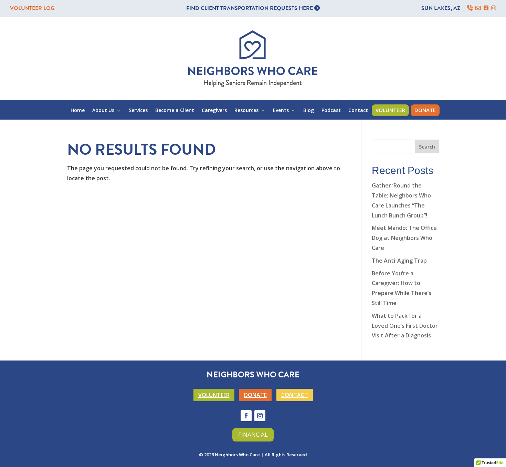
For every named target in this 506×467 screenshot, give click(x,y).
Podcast (331, 110)
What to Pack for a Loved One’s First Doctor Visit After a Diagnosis (405, 325)
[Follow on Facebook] (246, 415)
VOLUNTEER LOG (32, 8)
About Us (103, 110)
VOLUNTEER (214, 395)
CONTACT (294, 395)
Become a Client (174, 110)
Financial (253, 434)
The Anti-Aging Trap (399, 260)
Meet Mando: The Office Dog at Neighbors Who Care (404, 238)
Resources (246, 110)
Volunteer (390, 109)
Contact (358, 110)
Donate (425, 109)
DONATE (255, 395)
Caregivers (214, 110)
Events (281, 110)
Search (427, 146)
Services (138, 110)
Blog (308, 110)
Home (78, 110)
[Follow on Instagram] (259, 415)
